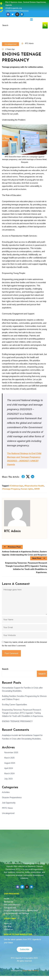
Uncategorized (10, 44)
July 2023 (8, 779)
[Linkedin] (22, 14)
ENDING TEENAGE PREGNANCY (17, 721)
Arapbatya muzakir (10, 735)
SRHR (37, 489)
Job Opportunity (9, 803)
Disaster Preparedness (12, 797)
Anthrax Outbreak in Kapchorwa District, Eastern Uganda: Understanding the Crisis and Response (24, 553)
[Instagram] (17, 14)
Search (5, 669)
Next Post (36, 558)
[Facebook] (8, 14)
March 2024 (9, 773)
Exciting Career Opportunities (14, 704)
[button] (31, 19)
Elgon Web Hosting (30, 970)
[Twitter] (13, 14)
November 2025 (11, 752)
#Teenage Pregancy (11, 489)
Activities (6, 792)
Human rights (27, 489)
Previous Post (14, 547)
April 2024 (8, 768)
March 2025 (9, 758)
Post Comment (11, 653)
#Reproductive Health (34, 486)
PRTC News (7, 808)
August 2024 (9, 763)
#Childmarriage (16, 486)
